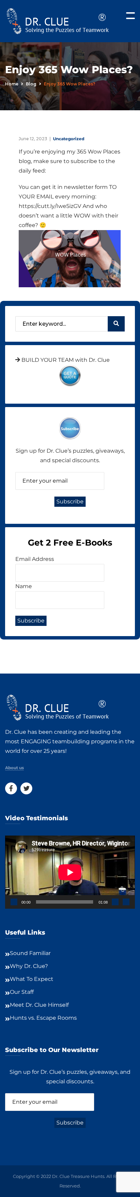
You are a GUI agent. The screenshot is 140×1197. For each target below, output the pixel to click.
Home (11, 83)
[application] (70, 872)
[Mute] (115, 902)
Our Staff (22, 992)
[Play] (14, 902)
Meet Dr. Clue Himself (39, 1005)
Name (23, 586)
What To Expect (31, 979)
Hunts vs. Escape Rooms (43, 1018)
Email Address (34, 559)
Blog (31, 83)
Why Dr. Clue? (29, 966)
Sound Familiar (30, 953)
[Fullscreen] (126, 902)
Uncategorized (68, 138)
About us (14, 767)
